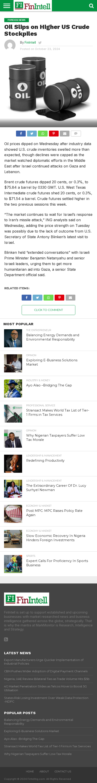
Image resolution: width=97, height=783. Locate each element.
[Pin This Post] (54, 132)
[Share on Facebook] (21, 132)
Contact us (63, 771)
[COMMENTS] (76, 132)
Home (30, 771)
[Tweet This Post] (32, 132)
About (44, 771)
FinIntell (30, 42)
